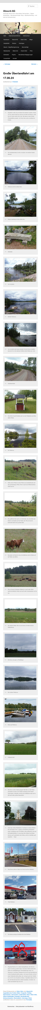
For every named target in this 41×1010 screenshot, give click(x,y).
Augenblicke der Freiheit (9, 993)
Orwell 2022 (24, 51)
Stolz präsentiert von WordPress (24, 1006)
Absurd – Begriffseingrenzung (11, 47)
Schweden (6, 54)
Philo (31, 51)
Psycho (14, 54)
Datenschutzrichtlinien (14, 36)
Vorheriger (6, 64)
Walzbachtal (7, 51)
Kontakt (15, 58)
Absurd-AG (9, 10)
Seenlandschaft (25, 996)
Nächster (34, 64)
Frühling (29, 993)
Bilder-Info (15, 51)
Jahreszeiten (14, 994)
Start (5, 36)
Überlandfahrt (17, 998)
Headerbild (6, 43)
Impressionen (7, 994)
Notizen (14, 43)
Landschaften (22, 994)
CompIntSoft (7, 58)
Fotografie (23, 993)
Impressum (6, 39)
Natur (28, 994)
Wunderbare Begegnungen (25, 54)
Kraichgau (21, 43)
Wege (31, 39)
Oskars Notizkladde (8, 996)
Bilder (18, 993)
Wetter (30, 998)
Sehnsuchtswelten (8, 998)
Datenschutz (26, 36)
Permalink (29, 1000)
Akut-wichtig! (25, 47)
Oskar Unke (24, 39)
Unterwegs (25, 998)
